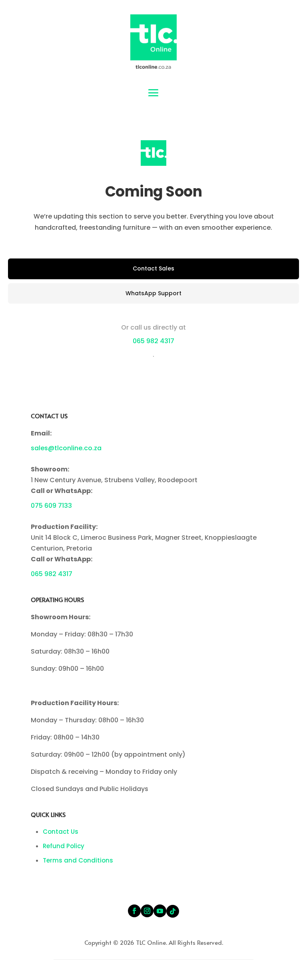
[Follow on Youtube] (160, 910)
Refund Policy (63, 846)
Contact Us (60, 831)
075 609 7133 (51, 505)
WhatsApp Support (153, 293)
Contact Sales (153, 268)
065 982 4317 (153, 341)
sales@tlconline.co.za (66, 448)
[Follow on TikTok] (172, 911)
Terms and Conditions (78, 860)
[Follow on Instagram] (147, 910)
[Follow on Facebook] (134, 910)
